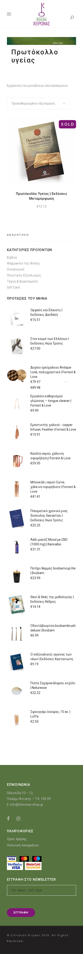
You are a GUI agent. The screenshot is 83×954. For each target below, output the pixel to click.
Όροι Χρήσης (17, 839)
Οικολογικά (15, 269)
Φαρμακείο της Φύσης (23, 263)
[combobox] (38, 103)
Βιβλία (12, 257)
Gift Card (13, 287)
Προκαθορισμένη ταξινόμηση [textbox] (33, 103)
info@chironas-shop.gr (26, 804)
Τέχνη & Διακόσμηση (22, 281)
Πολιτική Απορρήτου (23, 845)
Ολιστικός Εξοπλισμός (24, 275)
